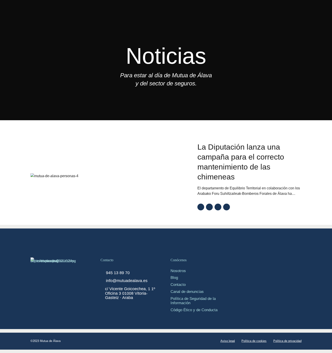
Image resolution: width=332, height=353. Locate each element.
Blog (174, 277)
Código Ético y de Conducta (194, 310)
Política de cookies (254, 341)
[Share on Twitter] (209, 207)
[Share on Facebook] (200, 207)
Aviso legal (227, 341)
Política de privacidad (287, 341)
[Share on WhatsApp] (226, 207)
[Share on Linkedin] (218, 207)
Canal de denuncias (187, 291)
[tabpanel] (110, 176)
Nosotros (178, 270)
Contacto (178, 284)
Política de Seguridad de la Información (193, 300)
